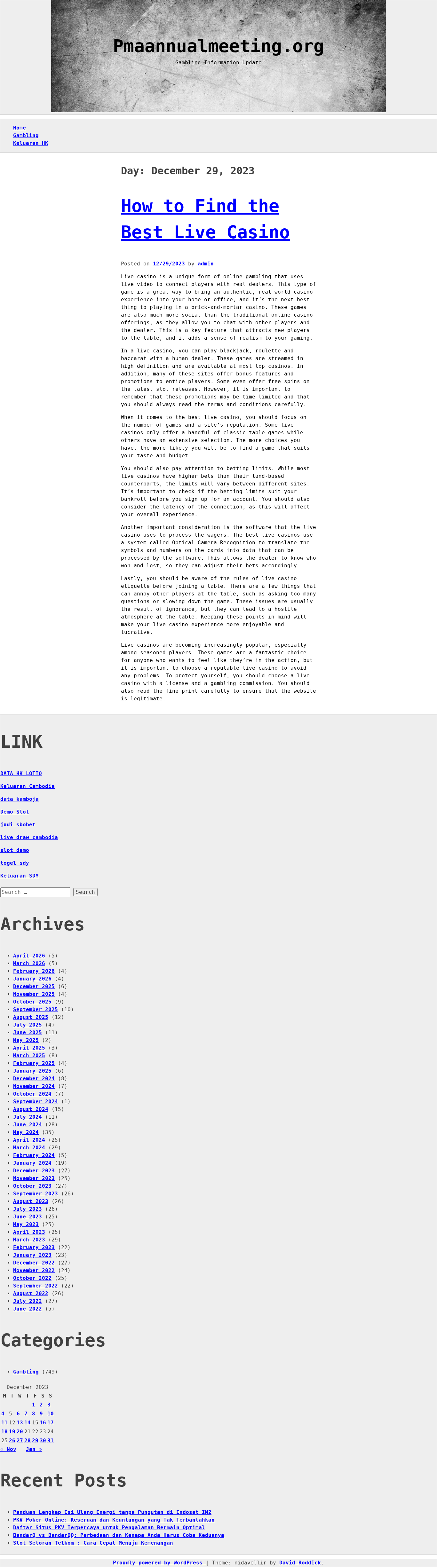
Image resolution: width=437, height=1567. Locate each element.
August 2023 (30, 1201)
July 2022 (27, 1301)
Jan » (34, 1449)
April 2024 (29, 1140)
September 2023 (35, 1194)
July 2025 (27, 1025)
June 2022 (27, 1309)
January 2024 (32, 1163)
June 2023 (27, 1217)
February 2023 (34, 1247)
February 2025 (34, 1063)
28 (27, 1440)
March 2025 (29, 1055)
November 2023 (34, 1178)
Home (19, 128)
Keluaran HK (30, 143)
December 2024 (34, 1078)
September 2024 (35, 1101)
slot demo (14, 850)
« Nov (8, 1449)
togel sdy (14, 863)
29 (35, 1440)
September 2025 (35, 1009)
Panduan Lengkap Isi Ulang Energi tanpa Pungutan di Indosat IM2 (112, 1512)
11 (4, 1423)
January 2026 (32, 979)
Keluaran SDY (19, 876)
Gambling (26, 135)
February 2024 (34, 1155)
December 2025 (34, 986)
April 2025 (29, 1048)
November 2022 (34, 1270)
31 (50, 1440)
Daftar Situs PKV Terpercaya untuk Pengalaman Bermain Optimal (109, 1527)
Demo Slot (14, 812)
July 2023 (27, 1209)
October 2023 (32, 1186)
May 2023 (26, 1224)
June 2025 (27, 1032)
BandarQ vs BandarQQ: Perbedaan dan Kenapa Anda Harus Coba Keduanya (118, 1535)
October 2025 (32, 1002)
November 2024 (34, 1086)
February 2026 (34, 971)
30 (43, 1440)
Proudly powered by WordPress (159, 1563)
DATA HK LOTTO (21, 773)
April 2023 (29, 1232)
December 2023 (34, 1171)
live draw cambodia (29, 837)
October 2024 (32, 1094)
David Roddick (300, 1563)
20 (20, 1432)
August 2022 (30, 1293)
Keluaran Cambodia (27, 786)
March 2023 (29, 1240)
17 (50, 1423)
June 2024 (27, 1125)
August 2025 (30, 1017)
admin (206, 264)
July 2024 (27, 1117)
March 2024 (29, 1148)
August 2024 (30, 1109)
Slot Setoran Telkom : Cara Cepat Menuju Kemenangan (93, 1543)
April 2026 (29, 956)
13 (20, 1423)
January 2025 (32, 1071)
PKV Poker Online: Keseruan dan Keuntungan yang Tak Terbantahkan (114, 1520)
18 (4, 1432)
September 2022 (35, 1286)
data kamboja (19, 799)
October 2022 (32, 1278)
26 (12, 1440)
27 (20, 1440)
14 (27, 1423)
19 (12, 1432)
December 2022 (34, 1263)
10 (50, 1414)
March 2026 (29, 963)
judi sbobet (18, 825)
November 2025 (34, 994)
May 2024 (26, 1132)
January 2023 (32, 1255)
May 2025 (26, 1040)
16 (43, 1423)
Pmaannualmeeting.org (218, 46)
